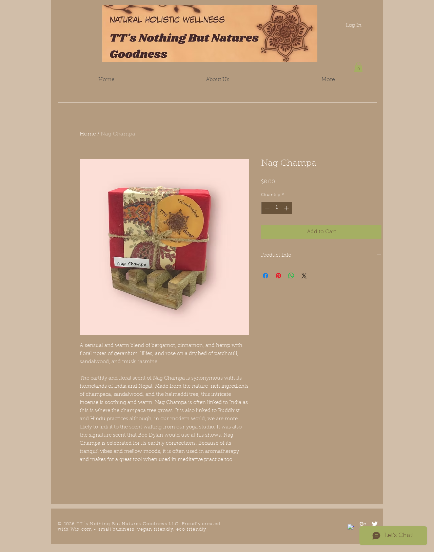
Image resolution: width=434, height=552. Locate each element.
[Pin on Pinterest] (278, 276)
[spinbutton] (277, 208)
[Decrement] (266, 208)
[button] (358, 67)
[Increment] (287, 208)
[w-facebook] (351, 527)
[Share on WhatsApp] (291, 276)
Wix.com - (84, 529)
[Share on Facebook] (265, 276)
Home (88, 134)
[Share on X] (304, 276)
